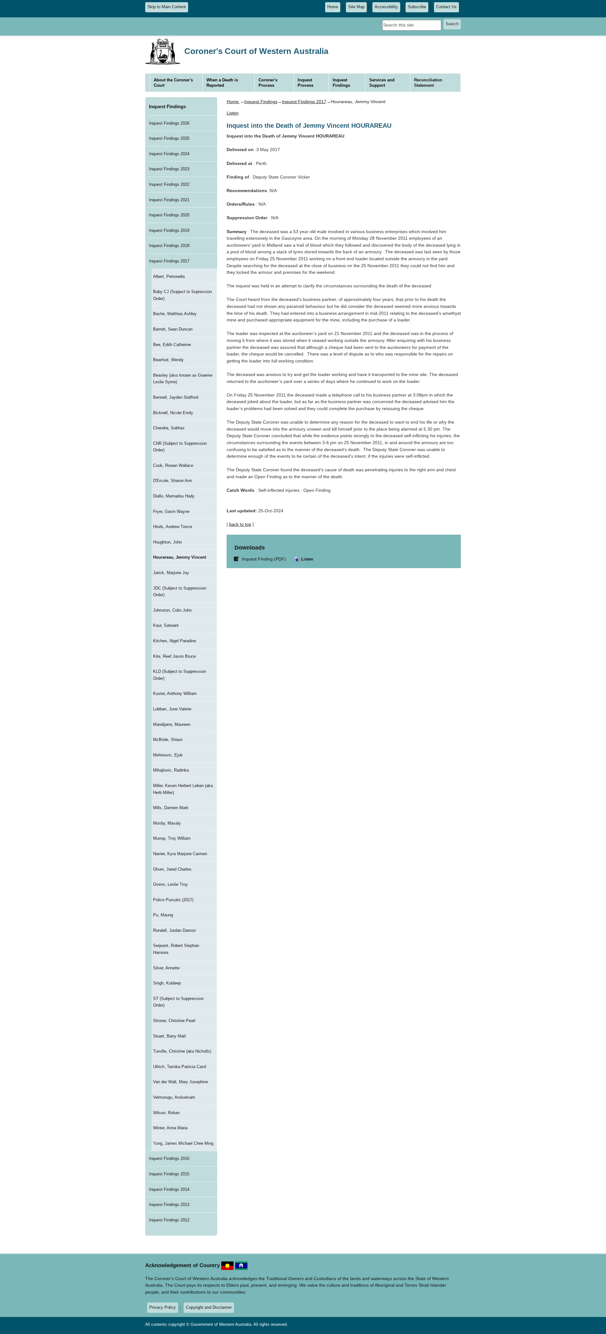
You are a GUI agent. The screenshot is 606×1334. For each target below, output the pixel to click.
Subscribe (417, 7)
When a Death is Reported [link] (222, 83)
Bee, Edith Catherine (172, 344)
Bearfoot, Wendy (168, 359)
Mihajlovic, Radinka (171, 770)
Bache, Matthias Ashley (175, 313)
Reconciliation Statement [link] (428, 83)
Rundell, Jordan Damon (174, 930)
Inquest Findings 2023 (169, 169)
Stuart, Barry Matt (169, 1036)
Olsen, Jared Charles (172, 869)
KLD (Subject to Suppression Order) (179, 675)
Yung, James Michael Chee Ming (183, 1143)
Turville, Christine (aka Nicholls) (182, 1051)
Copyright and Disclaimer (209, 1307)
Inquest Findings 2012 (169, 1220)
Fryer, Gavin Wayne (171, 511)
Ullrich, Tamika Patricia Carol (179, 1066)
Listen (306, 559)
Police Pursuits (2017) (173, 899)
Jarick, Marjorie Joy (171, 572)
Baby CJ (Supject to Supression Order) (182, 295)
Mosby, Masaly (167, 823)
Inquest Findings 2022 (169, 184)
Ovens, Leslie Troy (170, 884)
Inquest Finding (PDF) (261, 558)
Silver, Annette (166, 968)
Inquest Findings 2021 (169, 199)
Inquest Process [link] (305, 83)
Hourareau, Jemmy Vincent (179, 557)
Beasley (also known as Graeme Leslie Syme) (182, 379)
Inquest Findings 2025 (169, 138)
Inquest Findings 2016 (169, 1158)
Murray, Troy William (172, 838)
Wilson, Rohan (166, 1112)
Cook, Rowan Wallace (173, 465)
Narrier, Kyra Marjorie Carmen (180, 853)
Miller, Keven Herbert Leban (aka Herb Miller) (183, 789)
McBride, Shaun (167, 739)
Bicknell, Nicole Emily (173, 412)
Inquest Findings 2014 (169, 1189)
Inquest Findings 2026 (169, 123)
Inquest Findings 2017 (169, 261)
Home (332, 7)
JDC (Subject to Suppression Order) (179, 591)
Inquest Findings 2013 (169, 1204)
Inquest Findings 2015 (169, 1174)
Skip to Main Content (166, 7)
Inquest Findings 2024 (169, 153)
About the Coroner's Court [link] (173, 83)
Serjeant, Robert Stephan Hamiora (176, 949)
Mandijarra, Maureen (171, 724)
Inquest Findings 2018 (169, 245)
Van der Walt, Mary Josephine (180, 1081)
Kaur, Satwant (166, 625)
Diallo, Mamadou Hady (173, 496)
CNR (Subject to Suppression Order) (180, 447)
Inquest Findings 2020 (169, 215)
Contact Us (446, 7)
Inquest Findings (167, 106)
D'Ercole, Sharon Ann (172, 480)
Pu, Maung (163, 915)
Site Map (356, 7)
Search (452, 24)
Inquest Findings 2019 (169, 230)
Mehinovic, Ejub (167, 755)
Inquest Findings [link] (341, 83)
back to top (240, 524)
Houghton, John (167, 542)
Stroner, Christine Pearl (174, 1020)
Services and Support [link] (382, 83)
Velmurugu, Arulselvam (174, 1097)
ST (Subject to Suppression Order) (178, 1002)
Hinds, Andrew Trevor (172, 526)
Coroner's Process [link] (267, 83)
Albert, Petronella (169, 276)
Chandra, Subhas (169, 428)
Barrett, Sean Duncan (173, 329)
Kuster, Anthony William (175, 693)
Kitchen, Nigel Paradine (174, 640)
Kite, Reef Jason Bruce (174, 656)
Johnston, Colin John (172, 610)
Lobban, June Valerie (172, 709)
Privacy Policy (162, 1307)
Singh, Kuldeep (167, 983)
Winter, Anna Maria (170, 1127)
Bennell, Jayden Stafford (175, 397)
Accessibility (386, 7)
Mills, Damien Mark (170, 807)
